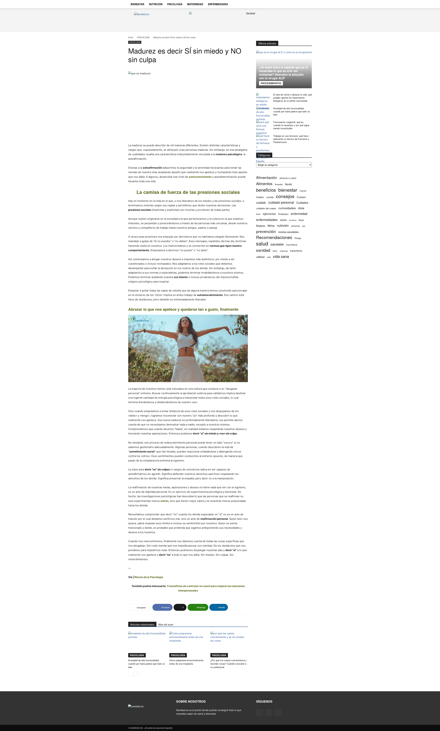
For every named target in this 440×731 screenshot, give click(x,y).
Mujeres (260, 225)
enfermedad (299, 213)
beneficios (266, 189)
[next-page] (136, 674)
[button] (308, 4)
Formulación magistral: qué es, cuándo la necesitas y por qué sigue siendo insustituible (291, 125)
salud (262, 243)
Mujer (301, 219)
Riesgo (298, 238)
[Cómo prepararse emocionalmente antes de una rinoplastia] (188, 644)
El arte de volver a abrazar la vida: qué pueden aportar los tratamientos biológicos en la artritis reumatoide (292, 97)
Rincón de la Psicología (148, 577)
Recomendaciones (274, 237)
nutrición (283, 225)
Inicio (130, 37)
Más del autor (165, 624)
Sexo (275, 250)
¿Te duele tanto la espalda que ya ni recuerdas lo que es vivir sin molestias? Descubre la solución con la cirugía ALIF (283, 72)
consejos (285, 196)
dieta (301, 208)
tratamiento (296, 250)
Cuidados (302, 202)
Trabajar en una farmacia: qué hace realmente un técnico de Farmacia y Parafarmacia (291, 139)
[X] (300, 4)
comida (269, 197)
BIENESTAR (137, 4)
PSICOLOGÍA (174, 4)
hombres (292, 220)
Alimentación (266, 177)
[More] (232, 607)
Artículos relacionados (142, 624)
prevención (266, 231)
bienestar (287, 189)
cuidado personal (281, 202)
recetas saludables (288, 232)
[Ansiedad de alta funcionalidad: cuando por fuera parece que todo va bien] (147, 644)
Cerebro (260, 197)
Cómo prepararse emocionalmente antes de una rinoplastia (186, 662)
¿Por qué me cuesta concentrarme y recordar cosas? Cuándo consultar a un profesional (228, 664)
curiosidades (287, 208)
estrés (164, 501)
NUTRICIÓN (155, 4)
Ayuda (288, 184)
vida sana (281, 256)
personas (295, 225)
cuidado (261, 202)
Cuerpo (301, 197)
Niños (271, 225)
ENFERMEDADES (218, 4)
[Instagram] (294, 4)
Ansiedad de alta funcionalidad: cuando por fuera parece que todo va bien (146, 664)
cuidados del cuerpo (266, 208)
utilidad (260, 257)
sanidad (263, 250)
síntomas (284, 250)
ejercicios (269, 213)
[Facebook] (288, 4)
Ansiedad (279, 184)
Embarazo (283, 214)
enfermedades (267, 219)
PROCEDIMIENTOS (271, 83)
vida (269, 257)
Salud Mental (291, 244)
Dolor (258, 214)
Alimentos (264, 183)
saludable (277, 244)
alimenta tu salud (287, 178)
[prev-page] (130, 674)
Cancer (303, 190)
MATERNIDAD (195, 4)
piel (303, 226)
